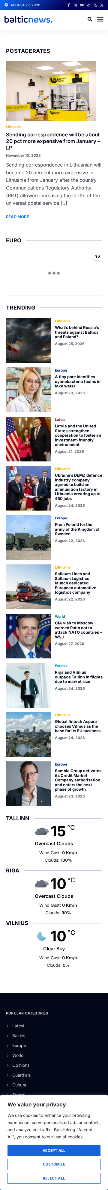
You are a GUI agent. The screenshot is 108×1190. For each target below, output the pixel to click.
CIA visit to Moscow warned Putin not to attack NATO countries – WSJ (78, 630)
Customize (54, 1164)
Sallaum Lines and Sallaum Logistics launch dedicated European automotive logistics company (75, 583)
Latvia (60, 419)
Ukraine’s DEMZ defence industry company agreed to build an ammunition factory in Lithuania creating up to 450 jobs (78, 487)
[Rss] (95, 5)
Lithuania (14, 126)
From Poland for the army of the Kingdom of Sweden (77, 529)
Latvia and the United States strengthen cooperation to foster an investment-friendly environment (78, 435)
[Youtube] (82, 5)
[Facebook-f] (68, 5)
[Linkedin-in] (75, 5)
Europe (61, 370)
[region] (54, 1142)
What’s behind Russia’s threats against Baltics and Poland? (77, 332)
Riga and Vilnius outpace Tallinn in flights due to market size (79, 677)
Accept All (54, 1150)
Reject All (54, 1178)
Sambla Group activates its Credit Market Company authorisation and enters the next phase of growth (78, 780)
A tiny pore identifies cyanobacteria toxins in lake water (77, 381)
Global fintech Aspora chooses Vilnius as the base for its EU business (77, 726)
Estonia (61, 665)
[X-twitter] (102, 5)
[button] (100, 19)
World (60, 616)
